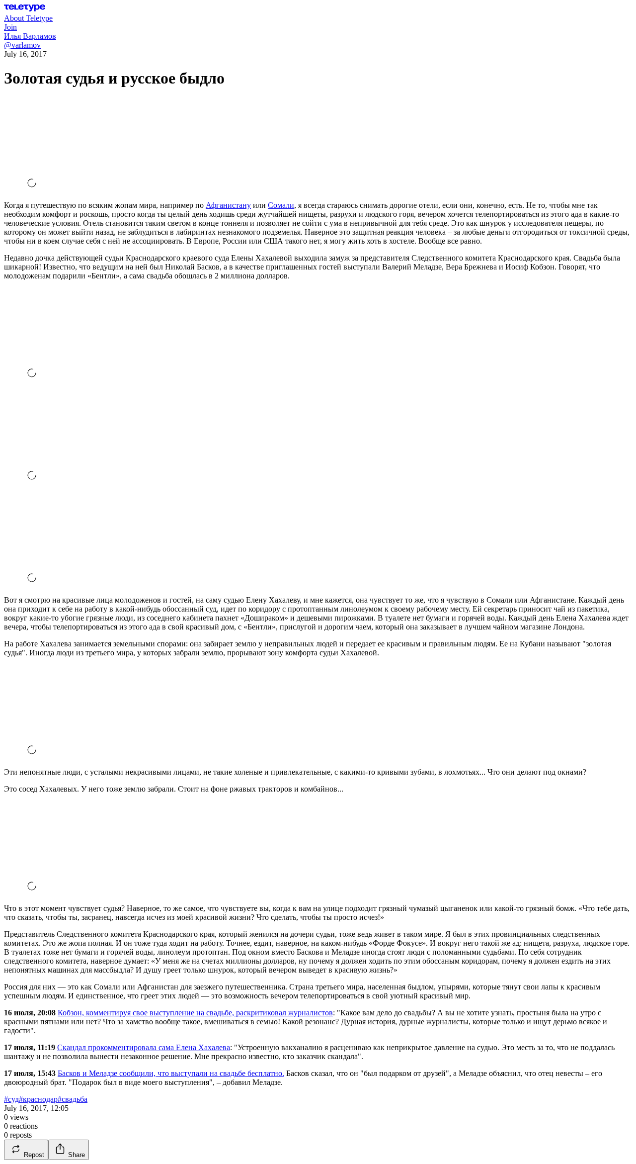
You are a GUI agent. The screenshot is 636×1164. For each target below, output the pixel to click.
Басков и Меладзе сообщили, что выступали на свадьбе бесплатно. (171, 1073)
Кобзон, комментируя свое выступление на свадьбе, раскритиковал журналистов (195, 1012)
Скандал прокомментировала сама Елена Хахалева (143, 1047)
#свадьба (72, 1099)
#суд (11, 1099)
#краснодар (38, 1099)
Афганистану (228, 205)
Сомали (281, 205)
